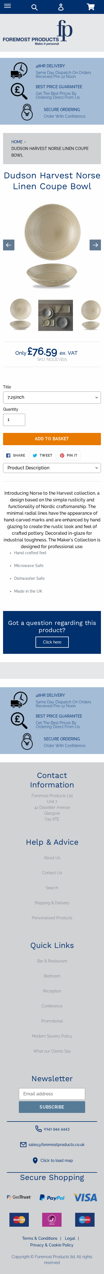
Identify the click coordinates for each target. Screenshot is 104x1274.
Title (7, 387)
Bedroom (52, 976)
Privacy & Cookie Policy (51, 1245)
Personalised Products (52, 918)
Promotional (52, 1021)
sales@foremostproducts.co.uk (57, 1144)
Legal (72, 1238)
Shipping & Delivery (52, 903)
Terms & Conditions (41, 1238)
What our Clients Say (52, 1051)
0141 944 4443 (57, 1129)
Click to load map (56, 1160)
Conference (52, 1006)
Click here (52, 642)
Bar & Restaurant (52, 961)
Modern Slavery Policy (52, 1036)
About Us (52, 858)
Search (52, 888)
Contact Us (52, 873)
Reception (52, 991)
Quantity (10, 409)
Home (16, 142)
